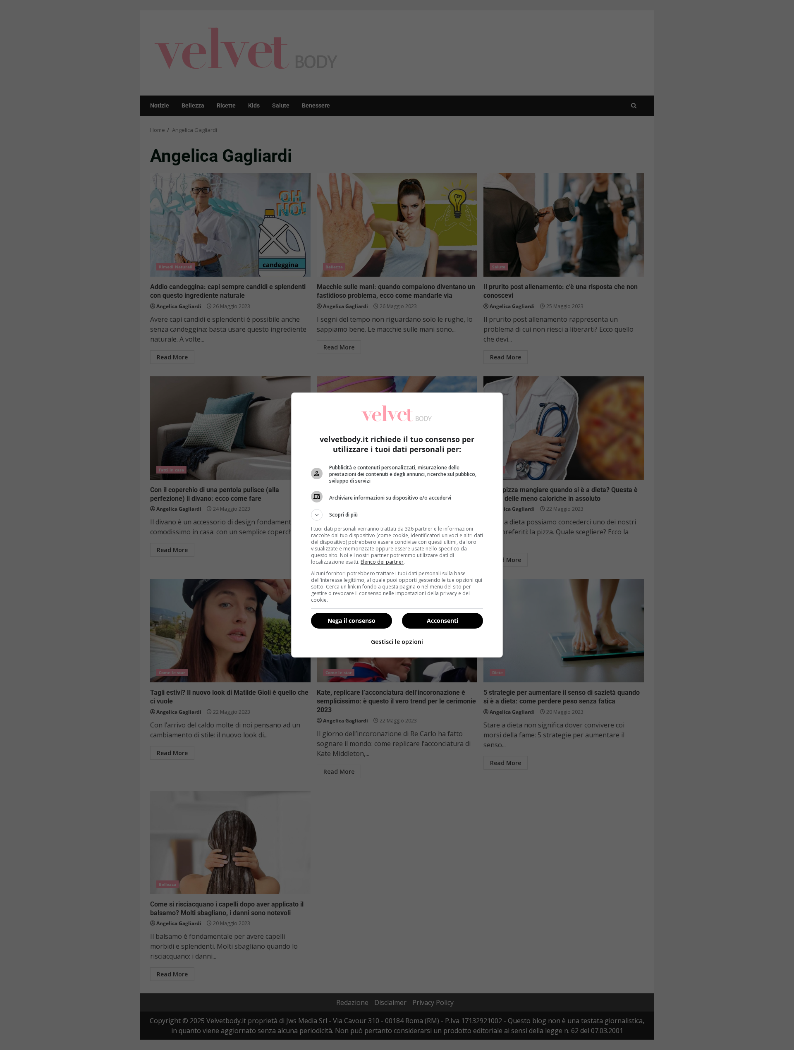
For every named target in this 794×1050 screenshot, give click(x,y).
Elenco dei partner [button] (382, 561)
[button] (397, 515)
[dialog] (397, 525)
